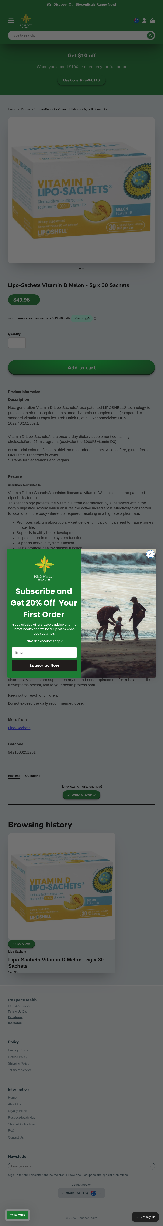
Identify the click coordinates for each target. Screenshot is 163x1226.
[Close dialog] (150, 554)
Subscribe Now (44, 665)
